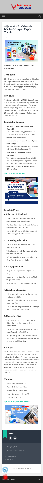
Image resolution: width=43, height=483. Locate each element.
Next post (10, 459)
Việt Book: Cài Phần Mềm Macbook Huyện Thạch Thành (18, 29)
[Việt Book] (21, 7)
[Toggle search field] (39, 16)
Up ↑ (39, 479)
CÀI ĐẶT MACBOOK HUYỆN (15, 450)
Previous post (11, 456)
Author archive (10, 438)
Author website (15, 438)
